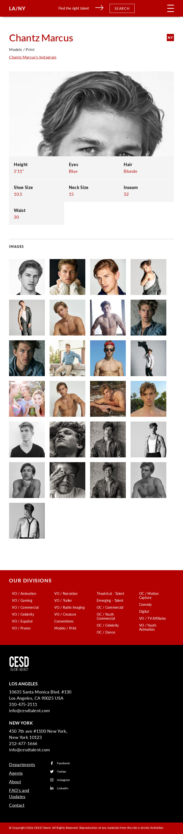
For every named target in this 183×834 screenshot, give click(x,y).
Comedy (145, 604)
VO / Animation (24, 593)
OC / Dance (106, 632)
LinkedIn (62, 788)
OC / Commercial (110, 607)
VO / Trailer (63, 600)
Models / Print (65, 628)
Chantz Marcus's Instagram (32, 57)
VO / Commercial (25, 607)
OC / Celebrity (108, 625)
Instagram (63, 780)
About (15, 782)
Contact (16, 805)
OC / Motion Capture (149, 595)
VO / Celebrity (23, 614)
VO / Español (22, 621)
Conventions (64, 621)
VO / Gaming (22, 600)
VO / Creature (65, 614)
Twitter (61, 771)
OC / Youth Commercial (106, 616)
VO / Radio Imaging (69, 607)
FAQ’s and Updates (19, 793)
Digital (144, 611)
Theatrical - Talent (110, 593)
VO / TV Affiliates (152, 618)
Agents (16, 773)
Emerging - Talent (110, 600)
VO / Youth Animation (147, 627)
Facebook (63, 763)
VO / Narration (65, 593)
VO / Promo (21, 628)
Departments (22, 764)
